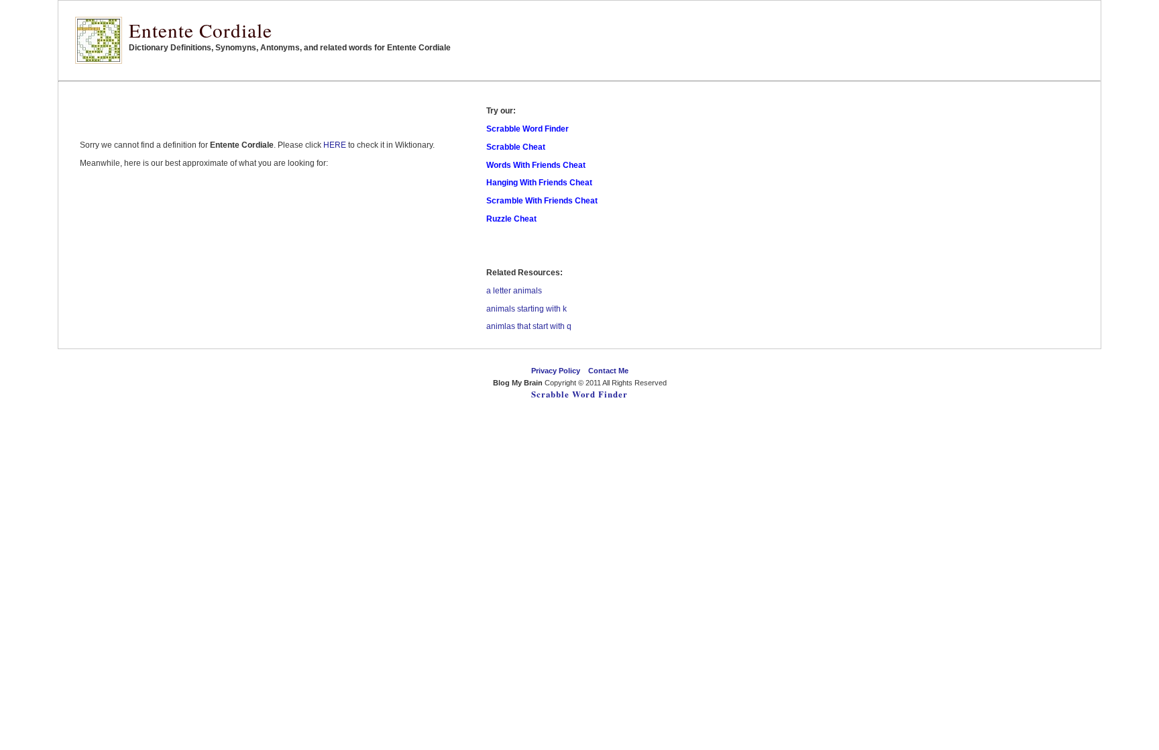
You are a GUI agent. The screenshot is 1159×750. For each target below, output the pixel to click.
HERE (334, 145)
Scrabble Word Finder (579, 394)
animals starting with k (526, 309)
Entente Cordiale (200, 30)
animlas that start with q (528, 326)
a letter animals (514, 290)
